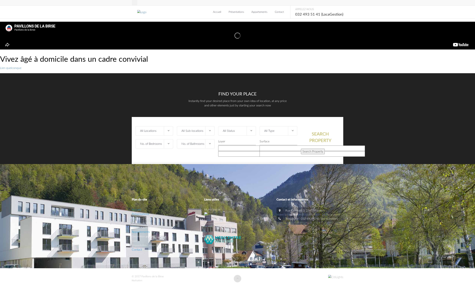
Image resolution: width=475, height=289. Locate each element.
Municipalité (212, 209)
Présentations (236, 12)
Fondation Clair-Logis (143, 218)
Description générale (143, 236)
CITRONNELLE (150, 280)
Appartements (259, 12)
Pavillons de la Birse (143, 223)
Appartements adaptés (144, 227)
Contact (279, 12)
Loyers (135, 241)
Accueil (217, 12)
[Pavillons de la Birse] (152, 12)
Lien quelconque (10, 68)
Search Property (320, 137)
